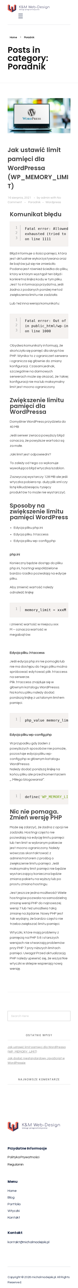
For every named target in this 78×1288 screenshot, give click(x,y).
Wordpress (53, 202)
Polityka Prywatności (23, 1157)
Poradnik (34, 202)
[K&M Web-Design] (35, 8)
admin (45, 197)
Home (13, 37)
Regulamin (16, 1164)
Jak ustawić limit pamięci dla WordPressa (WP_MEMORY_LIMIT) (38, 168)
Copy (63, 225)
